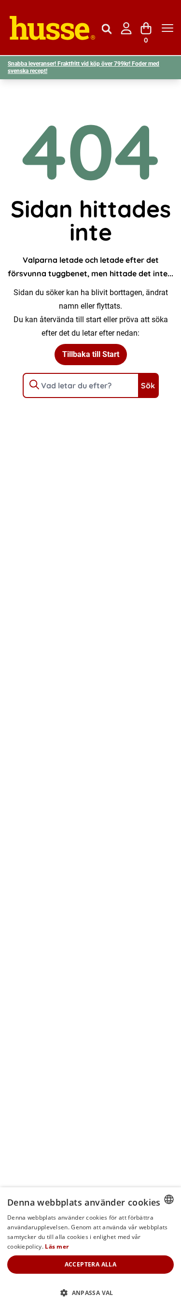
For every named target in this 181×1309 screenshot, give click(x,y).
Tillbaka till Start (90, 354)
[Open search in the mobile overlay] (106, 28)
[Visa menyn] (167, 28)
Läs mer (57, 1246)
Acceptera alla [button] (91, 1264)
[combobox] (169, 1199)
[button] (90, 1293)
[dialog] (90, 1248)
